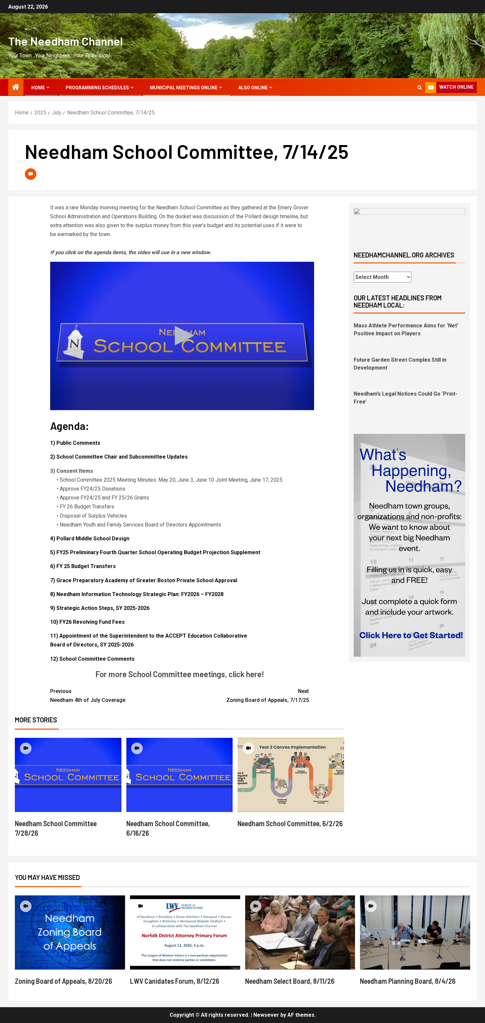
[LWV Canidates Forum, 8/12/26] (185, 932)
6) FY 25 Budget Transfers (83, 566)
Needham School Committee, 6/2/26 (290, 823)
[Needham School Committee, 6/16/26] (179, 775)
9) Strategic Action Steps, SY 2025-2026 (99, 608)
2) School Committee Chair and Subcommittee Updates (119, 457)
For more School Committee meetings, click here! (179, 674)
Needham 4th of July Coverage (87, 695)
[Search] (419, 87)
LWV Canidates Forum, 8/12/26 (174, 981)
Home (38, 87)
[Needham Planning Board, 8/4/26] (415, 932)
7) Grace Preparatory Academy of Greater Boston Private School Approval (143, 580)
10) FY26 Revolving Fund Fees (87, 622)
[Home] (15, 87)
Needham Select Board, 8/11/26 (290, 981)
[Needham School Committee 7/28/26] (68, 775)
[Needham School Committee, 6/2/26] (291, 775)
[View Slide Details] (409, 224)
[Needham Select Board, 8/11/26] (300, 932)
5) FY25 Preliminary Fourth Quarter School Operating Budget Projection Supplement (155, 552)
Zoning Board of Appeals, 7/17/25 (267, 695)
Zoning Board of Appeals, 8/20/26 (63, 981)
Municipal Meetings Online (183, 87)
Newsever (266, 1015)
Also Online (253, 87)
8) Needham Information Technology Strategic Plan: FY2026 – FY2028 (136, 594)
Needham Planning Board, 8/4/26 (408, 981)
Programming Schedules (97, 87)
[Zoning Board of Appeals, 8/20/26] (70, 932)
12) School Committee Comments (92, 659)
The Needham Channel (65, 41)
